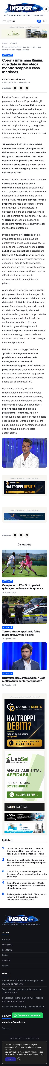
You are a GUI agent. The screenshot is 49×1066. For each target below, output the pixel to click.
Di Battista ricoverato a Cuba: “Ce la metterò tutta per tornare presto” (23, 679)
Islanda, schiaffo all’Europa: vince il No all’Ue (23, 1006)
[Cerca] (46, 9)
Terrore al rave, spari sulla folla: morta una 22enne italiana (21, 633)
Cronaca (6, 960)
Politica (5, 955)
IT (39, 21)
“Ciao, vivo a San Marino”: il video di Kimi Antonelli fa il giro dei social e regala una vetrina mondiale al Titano (25, 851)
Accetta (10, 1059)
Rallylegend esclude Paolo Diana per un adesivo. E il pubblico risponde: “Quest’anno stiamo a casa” (26, 897)
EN (44, 21)
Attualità (13, 43)
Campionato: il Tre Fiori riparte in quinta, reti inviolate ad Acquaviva (22, 587)
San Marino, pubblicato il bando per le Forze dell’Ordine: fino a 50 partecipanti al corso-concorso (26, 863)
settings (38, 1054)
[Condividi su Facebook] (21, 88)
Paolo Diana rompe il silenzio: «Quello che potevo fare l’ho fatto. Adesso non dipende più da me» (26, 885)
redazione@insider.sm (13, 1022)
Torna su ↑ (7, 1028)
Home (4, 43)
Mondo (5, 965)
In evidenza (7, 945)
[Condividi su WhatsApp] (15, 88)
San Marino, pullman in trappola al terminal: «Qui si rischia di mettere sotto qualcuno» (27, 874)
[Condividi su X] (26, 88)
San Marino (7, 950)
